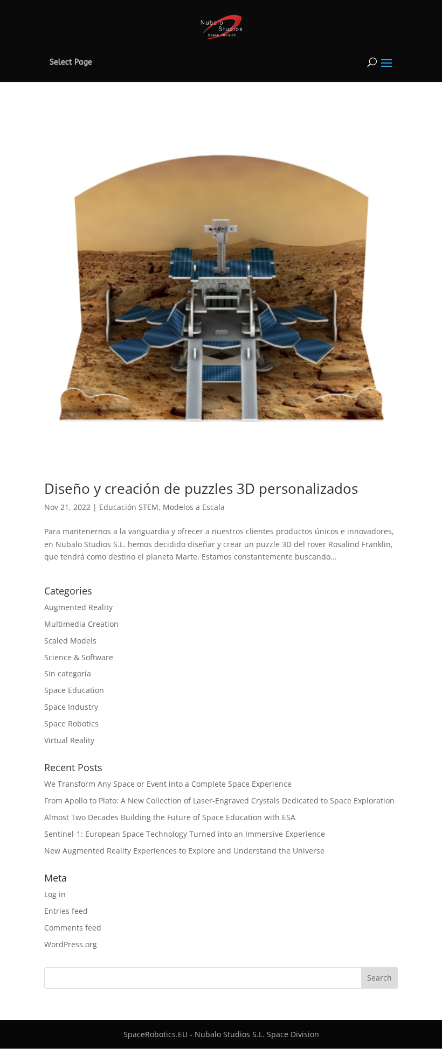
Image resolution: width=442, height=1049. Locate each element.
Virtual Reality (69, 740)
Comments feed (72, 927)
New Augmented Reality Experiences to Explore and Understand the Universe (184, 850)
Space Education (74, 690)
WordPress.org (70, 944)
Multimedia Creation (81, 624)
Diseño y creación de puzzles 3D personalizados (201, 488)
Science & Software (78, 657)
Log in (55, 894)
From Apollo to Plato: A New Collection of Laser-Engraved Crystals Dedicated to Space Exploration (219, 800)
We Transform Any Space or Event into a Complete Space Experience (168, 784)
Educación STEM (128, 507)
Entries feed (66, 911)
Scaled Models (70, 640)
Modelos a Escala (194, 507)
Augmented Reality (78, 607)
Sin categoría (67, 673)
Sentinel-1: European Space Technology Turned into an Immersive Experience (184, 834)
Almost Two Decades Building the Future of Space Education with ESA (169, 817)
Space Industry (71, 707)
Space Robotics (71, 723)
